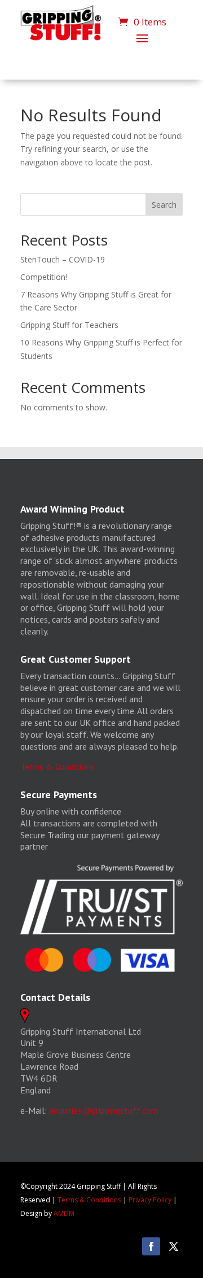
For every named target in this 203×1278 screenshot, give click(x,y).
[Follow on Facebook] (151, 1246)
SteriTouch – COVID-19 (62, 259)
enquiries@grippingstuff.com (103, 1110)
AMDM (64, 1213)
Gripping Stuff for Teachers (69, 325)
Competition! (43, 277)
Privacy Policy (150, 1200)
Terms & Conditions (57, 766)
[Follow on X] (174, 1246)
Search (164, 204)
